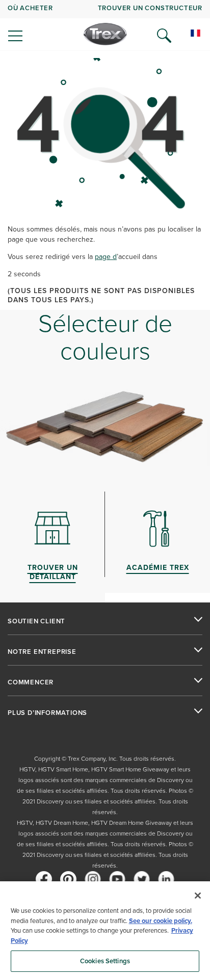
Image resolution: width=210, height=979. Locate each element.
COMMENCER (31, 682)
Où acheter (30, 8)
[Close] (198, 895)
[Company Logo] (105, 34)
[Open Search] (164, 35)
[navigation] (105, 25)
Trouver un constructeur (150, 8)
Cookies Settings (105, 961)
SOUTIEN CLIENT (36, 621)
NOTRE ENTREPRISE (42, 651)
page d (106, 256)
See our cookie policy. (160, 921)
